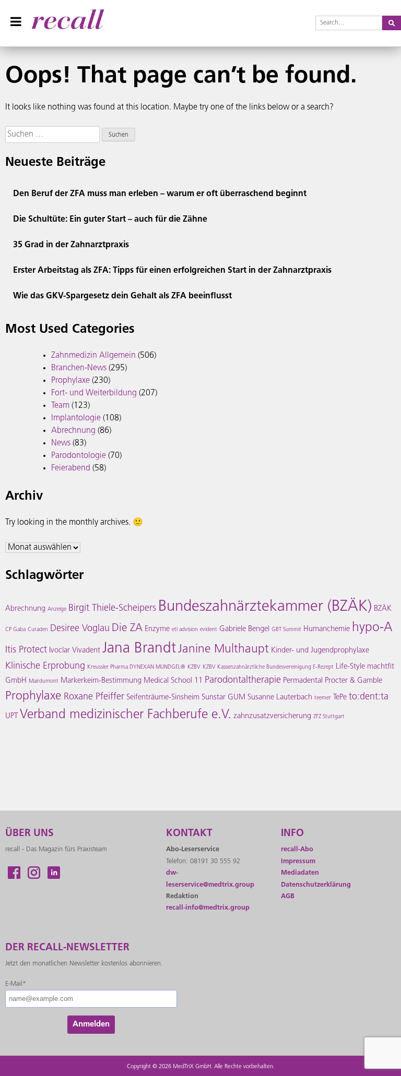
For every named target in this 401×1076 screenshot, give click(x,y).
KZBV (193, 667)
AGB (287, 896)
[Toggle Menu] (16, 21)
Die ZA (127, 628)
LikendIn (54, 872)
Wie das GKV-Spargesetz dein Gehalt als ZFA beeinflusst (122, 296)
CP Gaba (15, 630)
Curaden (38, 630)
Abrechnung (73, 431)
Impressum (298, 861)
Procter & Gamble (353, 681)
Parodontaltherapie (243, 680)
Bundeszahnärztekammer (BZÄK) (265, 606)
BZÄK (383, 609)
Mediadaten (300, 872)
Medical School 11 (173, 681)
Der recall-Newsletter (67, 948)
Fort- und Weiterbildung (94, 393)
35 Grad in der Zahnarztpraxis (71, 245)
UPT (11, 716)
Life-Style (350, 667)
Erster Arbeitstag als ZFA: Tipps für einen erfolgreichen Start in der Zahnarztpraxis (172, 271)
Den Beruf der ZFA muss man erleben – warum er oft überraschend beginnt (159, 194)
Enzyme (157, 629)
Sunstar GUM (223, 698)
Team (60, 406)
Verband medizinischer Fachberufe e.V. (125, 715)
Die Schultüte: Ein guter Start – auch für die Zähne (110, 219)
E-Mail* (15, 984)
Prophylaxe (70, 381)
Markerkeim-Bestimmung (101, 681)
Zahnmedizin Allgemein (93, 356)
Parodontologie (78, 456)
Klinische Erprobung (45, 666)
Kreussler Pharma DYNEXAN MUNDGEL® (136, 667)
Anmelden (91, 1025)
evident (208, 630)
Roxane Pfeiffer (94, 697)
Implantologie (76, 418)
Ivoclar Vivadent (74, 651)
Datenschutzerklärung (316, 884)
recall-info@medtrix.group (208, 907)
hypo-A (372, 628)
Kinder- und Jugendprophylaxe (320, 651)
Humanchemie (326, 629)
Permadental (303, 681)
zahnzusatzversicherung (272, 716)
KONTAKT (189, 834)
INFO (292, 834)
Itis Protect (26, 650)
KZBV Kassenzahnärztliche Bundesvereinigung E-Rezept (268, 667)
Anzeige (57, 609)
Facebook (14, 872)
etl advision (185, 630)
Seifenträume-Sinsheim (162, 698)
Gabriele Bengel (244, 629)
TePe (340, 698)
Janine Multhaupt (223, 650)
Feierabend (70, 468)
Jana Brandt (139, 649)
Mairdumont (43, 681)
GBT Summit (286, 630)
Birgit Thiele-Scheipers (112, 608)
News (60, 443)
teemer (322, 698)
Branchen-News (79, 368)
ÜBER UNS (29, 834)
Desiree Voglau (80, 629)
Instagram (34, 872)
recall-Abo (297, 849)
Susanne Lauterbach (279, 698)
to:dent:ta (368, 697)
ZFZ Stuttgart (329, 717)
